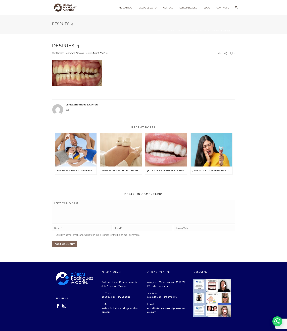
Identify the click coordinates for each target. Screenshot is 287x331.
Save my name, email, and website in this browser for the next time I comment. (98, 235)
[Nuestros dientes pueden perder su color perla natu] (212, 311)
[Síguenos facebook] (58, 306)
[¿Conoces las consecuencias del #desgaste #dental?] (212, 285)
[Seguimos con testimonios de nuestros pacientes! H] (224, 285)
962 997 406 (154, 297)
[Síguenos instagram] (64, 306)
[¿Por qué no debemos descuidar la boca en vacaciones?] (211, 149)
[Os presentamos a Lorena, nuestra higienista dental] (199, 298)
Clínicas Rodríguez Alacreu (70, 53)
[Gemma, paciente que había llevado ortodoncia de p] (224, 298)
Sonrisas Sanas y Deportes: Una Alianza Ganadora (76, 170)
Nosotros (125, 7)
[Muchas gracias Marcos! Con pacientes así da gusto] (199, 285)
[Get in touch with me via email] (67, 110)
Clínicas (168, 7)
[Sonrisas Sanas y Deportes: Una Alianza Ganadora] (75, 149)
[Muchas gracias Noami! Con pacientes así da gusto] (199, 311)
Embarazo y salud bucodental (122, 170)
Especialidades (188, 7)
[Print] (219, 53)
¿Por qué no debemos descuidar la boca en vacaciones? (212, 170)
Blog (207, 7)
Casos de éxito (148, 7)
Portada (162, 31)
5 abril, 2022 (99, 53)
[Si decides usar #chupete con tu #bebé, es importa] (212, 298)
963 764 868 (108, 297)
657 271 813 (170, 297)
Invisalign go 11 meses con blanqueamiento (194, 31)
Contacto (222, 7)
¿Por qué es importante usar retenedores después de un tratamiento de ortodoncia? (167, 170)
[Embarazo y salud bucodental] (121, 149)
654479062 (123, 297)
